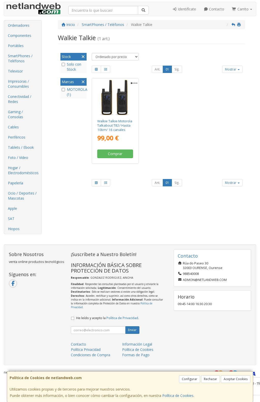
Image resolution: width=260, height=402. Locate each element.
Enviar (132, 330)
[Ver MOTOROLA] (115, 97)
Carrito (243, 9)
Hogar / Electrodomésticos (23, 170)
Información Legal (137, 344)
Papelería (15, 183)
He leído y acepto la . (107, 318)
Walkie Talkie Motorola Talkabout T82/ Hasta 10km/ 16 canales (114, 125)
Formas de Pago (136, 354)
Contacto (216, 9)
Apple (12, 208)
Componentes (19, 35)
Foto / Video (18, 157)
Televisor (15, 71)
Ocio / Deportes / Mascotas (22, 196)
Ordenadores (18, 25)
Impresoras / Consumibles (18, 84)
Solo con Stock (74, 67)
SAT (11, 218)
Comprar (115, 153)
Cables (13, 127)
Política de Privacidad (122, 318)
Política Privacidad (86, 349)
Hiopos (14, 228)
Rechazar (210, 379)
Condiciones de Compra (90, 354)
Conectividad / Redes (19, 99)
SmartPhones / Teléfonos (20, 58)
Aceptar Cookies (236, 379)
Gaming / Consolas (15, 114)
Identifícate (186, 9)
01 (167, 69)
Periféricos (16, 137)
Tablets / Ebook (21, 147)
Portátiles (16, 45)
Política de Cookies (177, 395)
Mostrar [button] (231, 69)
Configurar (189, 379)
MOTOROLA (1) (76, 92)
